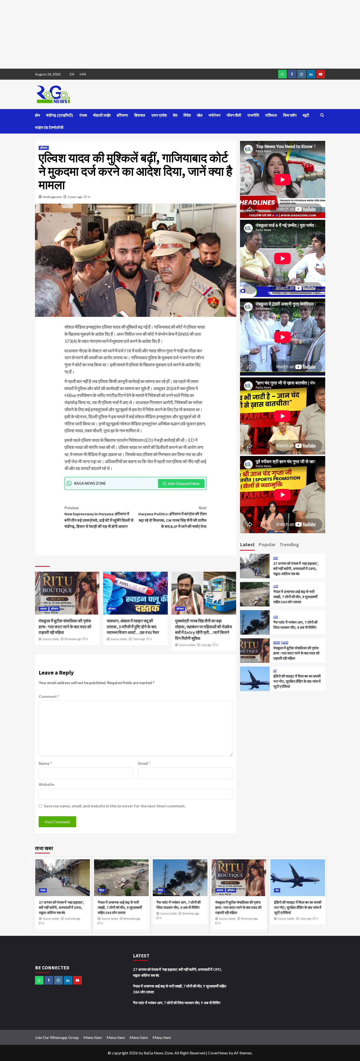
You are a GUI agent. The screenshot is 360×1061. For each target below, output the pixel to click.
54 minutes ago (190, 913)
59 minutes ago (72, 639)
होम (37, 115)
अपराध (43, 608)
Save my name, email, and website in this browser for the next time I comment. (115, 805)
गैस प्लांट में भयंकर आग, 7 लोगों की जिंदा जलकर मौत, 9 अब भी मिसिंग (176, 1002)
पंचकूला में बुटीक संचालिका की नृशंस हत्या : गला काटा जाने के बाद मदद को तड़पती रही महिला (65, 626)
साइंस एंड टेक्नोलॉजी (49, 127)
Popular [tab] (267, 544)
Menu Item (93, 1037)
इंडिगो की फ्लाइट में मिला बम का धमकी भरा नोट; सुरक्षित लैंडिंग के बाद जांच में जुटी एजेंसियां (297, 681)
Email (144, 763)
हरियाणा (122, 115)
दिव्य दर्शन (290, 115)
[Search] (322, 115)
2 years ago (75, 197)
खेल (200, 115)
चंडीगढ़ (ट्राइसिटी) (59, 115)
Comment (49, 696)
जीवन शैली (234, 115)
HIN (83, 74)
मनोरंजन (214, 115)
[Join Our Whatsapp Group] (282, 74)
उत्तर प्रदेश (159, 115)
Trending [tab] (289, 544)
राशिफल (271, 115)
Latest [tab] (247, 544)
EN (72, 74)
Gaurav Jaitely (50, 639)
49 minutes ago (131, 918)
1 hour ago (305, 918)
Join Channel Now (184, 483)
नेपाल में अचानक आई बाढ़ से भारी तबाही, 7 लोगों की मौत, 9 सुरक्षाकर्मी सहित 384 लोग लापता (295, 596)
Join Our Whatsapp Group (57, 1037)
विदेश (187, 115)
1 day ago (206, 645)
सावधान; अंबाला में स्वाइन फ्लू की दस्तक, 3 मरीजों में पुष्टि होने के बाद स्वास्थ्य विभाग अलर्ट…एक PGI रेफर (133, 626)
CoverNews (218, 1052)
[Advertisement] (147, 34)
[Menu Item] (292, 74)
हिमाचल (139, 115)
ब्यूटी (306, 115)
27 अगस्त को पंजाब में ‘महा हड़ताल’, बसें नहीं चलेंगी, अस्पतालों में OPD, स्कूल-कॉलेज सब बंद (296, 568)
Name (45, 763)
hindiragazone (52, 197)
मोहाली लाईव (102, 115)
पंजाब (83, 115)
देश (175, 115)
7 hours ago (138, 639)
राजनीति (253, 115)
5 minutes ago (72, 918)
